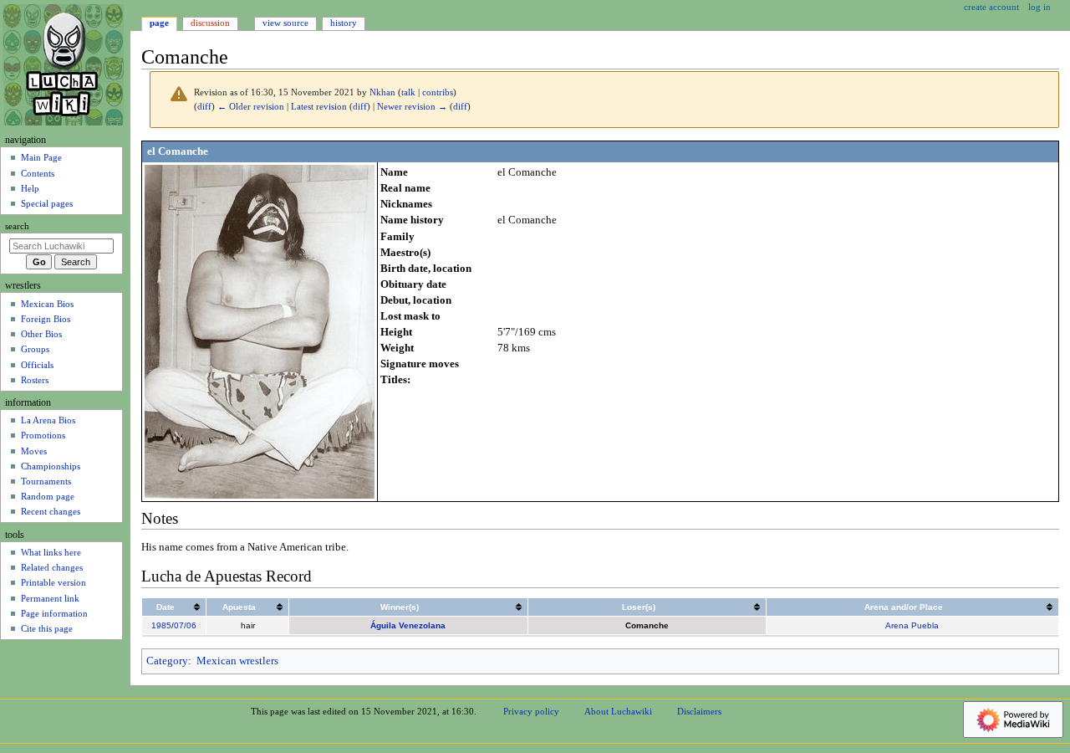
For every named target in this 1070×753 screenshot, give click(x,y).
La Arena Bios (48, 420)
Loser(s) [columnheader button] (638, 607)
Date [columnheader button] (165, 607)
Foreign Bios (45, 319)
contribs (437, 92)
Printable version (53, 582)
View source (285, 23)
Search (17, 226)
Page (159, 23)
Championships (50, 466)
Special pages (47, 203)
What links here (51, 552)
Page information (54, 613)
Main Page (41, 157)
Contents (37, 173)
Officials (37, 365)
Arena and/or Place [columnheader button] (903, 607)
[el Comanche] (259, 331)
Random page (47, 496)
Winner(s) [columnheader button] (399, 607)
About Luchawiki (618, 711)
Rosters (34, 380)
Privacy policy (531, 711)
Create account (991, 7)
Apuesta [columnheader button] (239, 607)
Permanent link (50, 598)
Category (167, 661)
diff (204, 106)
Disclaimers (699, 711)
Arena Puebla (912, 625)
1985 (161, 625)
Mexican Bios (47, 304)
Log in (1039, 7)
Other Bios (41, 334)
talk (408, 92)
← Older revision (250, 106)
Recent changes (50, 511)
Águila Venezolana (408, 625)
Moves (34, 451)
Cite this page (47, 628)
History (343, 23)
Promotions (43, 435)
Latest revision (319, 106)
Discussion (210, 23)
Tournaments (46, 481)
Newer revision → (412, 106)
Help (30, 188)
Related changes (52, 567)
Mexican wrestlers (237, 661)
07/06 (185, 625)
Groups (35, 349)
